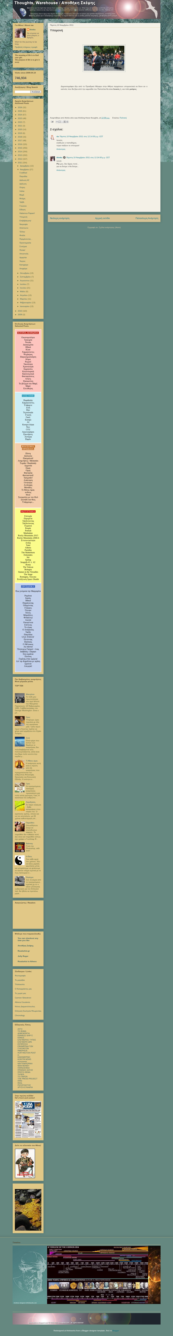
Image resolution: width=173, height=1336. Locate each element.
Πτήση (22, 187)
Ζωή (28, 738)
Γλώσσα (22, 206)
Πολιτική (123, 118)
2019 (20, 133)
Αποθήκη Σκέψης (26, 946)
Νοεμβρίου (25, 169)
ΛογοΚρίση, (31, 802)
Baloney (29, 843)
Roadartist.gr (24, 951)
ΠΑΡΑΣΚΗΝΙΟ (24, 1068)
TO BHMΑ (22, 1031)
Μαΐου (23, 291)
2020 (20, 129)
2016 (20, 144)
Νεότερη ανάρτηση (59, 218)
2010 (20, 311)
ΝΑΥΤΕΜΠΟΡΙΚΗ (25, 1063)
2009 (20, 314)
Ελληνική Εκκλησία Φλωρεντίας (28, 1011)
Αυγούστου (25, 280)
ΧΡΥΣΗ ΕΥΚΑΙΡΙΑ (25, 1087)
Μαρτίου (24, 299)
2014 (20, 151)
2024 (20, 115)
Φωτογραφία (20, 976)
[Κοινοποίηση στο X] (62, 121)
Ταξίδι (21, 202)
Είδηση (22, 209)
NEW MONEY (23, 1066)
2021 (20, 126)
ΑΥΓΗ (20, 1029)
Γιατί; (28, 784)
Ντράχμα (29, 877)
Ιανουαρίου (25, 306)
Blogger (115, 1331)
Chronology (20, 1015)
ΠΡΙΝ (20, 1081)
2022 (20, 122)
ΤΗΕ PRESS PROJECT (27, 1079)
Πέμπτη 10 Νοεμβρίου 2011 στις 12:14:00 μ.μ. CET (81, 136)
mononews (22, 1061)
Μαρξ (21, 195)
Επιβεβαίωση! (25, 221)
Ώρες (28, 717)
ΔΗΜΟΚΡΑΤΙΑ (24, 1033)
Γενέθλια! (23, 173)
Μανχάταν (30, 694)
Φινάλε (22, 235)
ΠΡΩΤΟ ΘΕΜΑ (24, 1072)
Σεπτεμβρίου (25, 277)
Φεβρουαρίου (26, 302)
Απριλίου (24, 295)
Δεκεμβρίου (25, 166)
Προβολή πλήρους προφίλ (26, 47)
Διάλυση (22, 184)
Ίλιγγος (22, 261)
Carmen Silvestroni (23, 998)
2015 (20, 148)
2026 (20, 107)
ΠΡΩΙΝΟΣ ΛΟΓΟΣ (25, 1070)
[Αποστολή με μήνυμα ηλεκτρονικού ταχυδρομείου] (57, 121)
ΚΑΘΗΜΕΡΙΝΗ (24, 1057)
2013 (20, 155)
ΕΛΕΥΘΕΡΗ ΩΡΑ (25, 1042)
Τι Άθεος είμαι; (32, 761)
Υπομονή (23, 217)
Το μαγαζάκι (20, 980)
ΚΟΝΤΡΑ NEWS (24, 1059)
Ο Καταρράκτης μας (23, 989)
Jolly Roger (23, 956)
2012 (20, 159)
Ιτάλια (21, 191)
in (18, 1055)
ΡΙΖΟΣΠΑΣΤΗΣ (24, 1085)
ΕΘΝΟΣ (21, 1038)
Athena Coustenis (22, 1002)
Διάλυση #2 (24, 180)
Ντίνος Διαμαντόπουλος (25, 1006)
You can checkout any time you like (28, 939)
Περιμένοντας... (25, 239)
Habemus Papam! (27, 213)
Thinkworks (20, 984)
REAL (20, 1083)
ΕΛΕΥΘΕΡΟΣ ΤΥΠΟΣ (27, 1040)
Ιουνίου (23, 288)
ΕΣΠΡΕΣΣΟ (23, 1044)
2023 (20, 118)
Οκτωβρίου (25, 273)
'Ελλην (22, 232)
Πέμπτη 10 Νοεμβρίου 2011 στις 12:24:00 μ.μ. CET (88, 157)
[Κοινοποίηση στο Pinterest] (67, 121)
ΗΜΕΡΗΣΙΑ (22, 1051)
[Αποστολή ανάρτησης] (52, 121)
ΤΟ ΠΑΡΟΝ (22, 1076)
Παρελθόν (30, 823)
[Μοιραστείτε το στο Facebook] (64, 121)
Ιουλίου (23, 284)
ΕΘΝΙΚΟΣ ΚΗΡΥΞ (25, 1035)
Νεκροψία (23, 224)
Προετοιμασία (25, 243)
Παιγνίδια (23, 176)
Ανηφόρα (23, 268)
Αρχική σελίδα (102, 218)
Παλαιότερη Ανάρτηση (147, 218)
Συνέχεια (23, 246)
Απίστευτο (23, 228)
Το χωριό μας (20, 993)
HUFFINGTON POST (27, 1053)
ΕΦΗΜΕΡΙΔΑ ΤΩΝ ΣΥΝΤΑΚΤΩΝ (25, 1047)
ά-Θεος (29, 856)
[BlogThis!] (59, 121)
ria (57, 136)
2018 (20, 137)
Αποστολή (23, 254)
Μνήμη (22, 198)
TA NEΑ (21, 1074)
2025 (20, 111)
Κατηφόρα (23, 265)
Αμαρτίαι (23, 257)
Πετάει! (22, 250)
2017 (20, 140)
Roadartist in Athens (27, 961)
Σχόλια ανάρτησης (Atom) (110, 227)
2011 (20, 163)
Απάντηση (60, 149)
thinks (59, 157)
